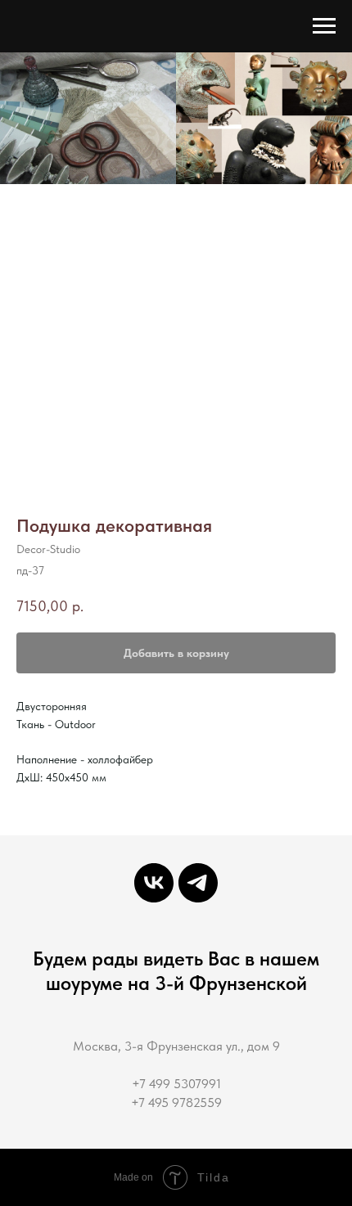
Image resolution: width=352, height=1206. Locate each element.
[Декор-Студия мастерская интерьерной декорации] (154, 882)
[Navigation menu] (324, 26)
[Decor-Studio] (198, 882)
